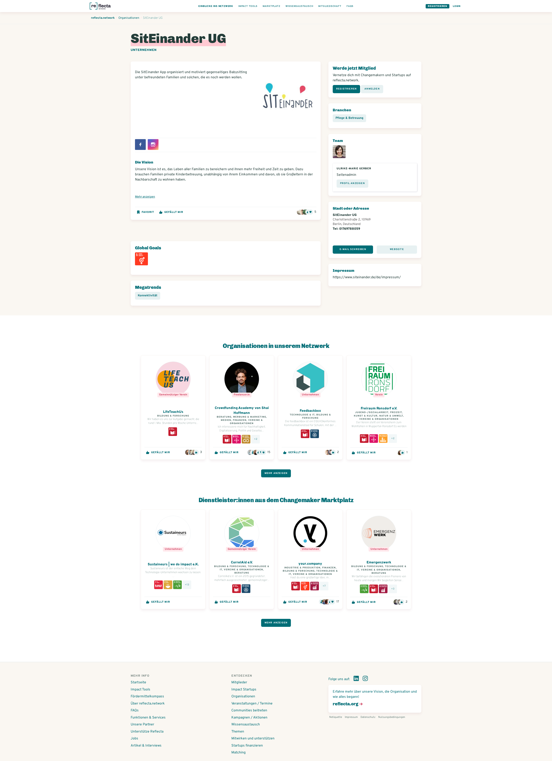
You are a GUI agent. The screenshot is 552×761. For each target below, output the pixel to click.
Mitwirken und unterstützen (252, 738)
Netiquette (335, 717)
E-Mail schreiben (353, 249)
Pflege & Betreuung (349, 118)
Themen (237, 732)
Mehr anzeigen (145, 197)
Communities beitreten (249, 710)
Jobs (134, 738)
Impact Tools (140, 689)
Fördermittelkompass (147, 696)
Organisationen (243, 696)
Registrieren (437, 6)
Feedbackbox (310, 411)
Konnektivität (147, 295)
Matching (238, 752)
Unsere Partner (142, 724)
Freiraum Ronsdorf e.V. (379, 408)
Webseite (397, 249)
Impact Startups (243, 689)
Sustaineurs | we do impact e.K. (173, 564)
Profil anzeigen (352, 183)
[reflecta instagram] (365, 679)
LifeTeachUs (173, 412)
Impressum (351, 717)
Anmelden (372, 88)
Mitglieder (239, 682)
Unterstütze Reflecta (147, 732)
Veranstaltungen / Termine (252, 703)
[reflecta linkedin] (356, 679)
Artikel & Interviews (146, 746)
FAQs (135, 710)
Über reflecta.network (148, 703)
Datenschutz (368, 717)
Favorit (148, 212)
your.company (310, 564)
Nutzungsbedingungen (391, 717)
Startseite (138, 682)
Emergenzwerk (379, 562)
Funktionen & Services (148, 717)
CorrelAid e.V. (242, 562)
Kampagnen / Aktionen (249, 717)
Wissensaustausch (245, 724)
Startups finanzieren (247, 746)
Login (457, 6)
